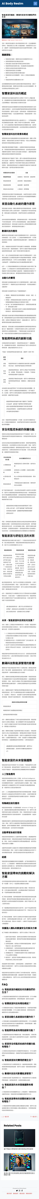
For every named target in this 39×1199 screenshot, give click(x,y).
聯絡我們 (15, 1193)
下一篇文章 (34, 1117)
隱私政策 (22, 1193)
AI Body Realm (12, 3)
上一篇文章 (5, 1117)
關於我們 (9, 1193)
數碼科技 (4, 40)
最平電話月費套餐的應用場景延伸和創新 (18, 1149)
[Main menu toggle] (35, 3)
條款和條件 (29, 1193)
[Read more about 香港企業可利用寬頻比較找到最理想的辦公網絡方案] (19, 1162)
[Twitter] (17, 1190)
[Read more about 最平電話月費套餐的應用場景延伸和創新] (19, 1138)
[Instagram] (19, 1190)
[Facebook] (22, 1190)
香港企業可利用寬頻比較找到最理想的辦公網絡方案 (19, 1174)
